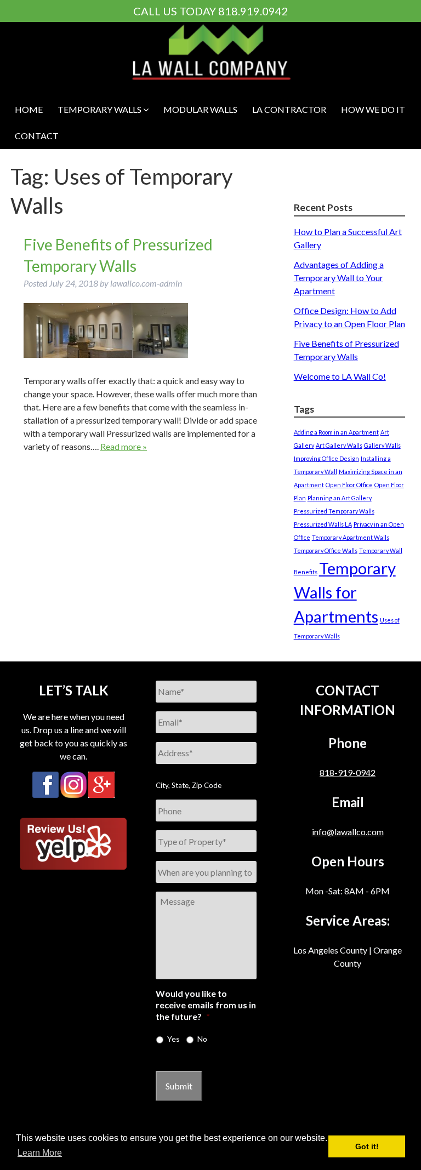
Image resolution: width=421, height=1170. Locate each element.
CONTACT (37, 135)
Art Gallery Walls (339, 445)
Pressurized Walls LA (323, 524)
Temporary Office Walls (325, 550)
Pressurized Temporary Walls (334, 511)
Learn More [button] (40, 1152)
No (202, 1038)
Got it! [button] (367, 1146)
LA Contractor (289, 109)
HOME (29, 109)
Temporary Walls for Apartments (345, 592)
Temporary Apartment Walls (350, 537)
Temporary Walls (100, 109)
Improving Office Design (326, 458)
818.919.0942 (253, 11)
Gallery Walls (382, 445)
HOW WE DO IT (373, 109)
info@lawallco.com (348, 831)
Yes (173, 1038)
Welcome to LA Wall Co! (340, 376)
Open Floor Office (349, 484)
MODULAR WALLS (200, 109)
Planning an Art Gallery (340, 497)
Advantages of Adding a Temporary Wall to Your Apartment (339, 277)
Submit (179, 1086)
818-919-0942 (348, 772)
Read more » (123, 446)
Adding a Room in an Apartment (336, 432)
